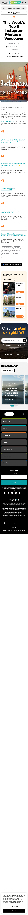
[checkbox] (1, 487)
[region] (14, 903)
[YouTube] (8, 493)
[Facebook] (5, 493)
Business (18, 414)
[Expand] (24, 421)
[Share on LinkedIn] (15, 53)
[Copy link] (18, 53)
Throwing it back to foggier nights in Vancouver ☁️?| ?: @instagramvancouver (13, 234)
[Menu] (25, 2)
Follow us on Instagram (8, 121)
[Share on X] (12, 53)
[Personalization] (22, 2)
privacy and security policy (13, 902)
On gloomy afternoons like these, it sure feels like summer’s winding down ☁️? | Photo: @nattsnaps (13, 140)
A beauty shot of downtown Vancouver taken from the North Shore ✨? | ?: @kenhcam (13, 165)
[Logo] (6, 2)
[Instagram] (20, 493)
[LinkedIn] (16, 493)
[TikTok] (12, 493)
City (3, 8)
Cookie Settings (14, 906)
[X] (23, 493)
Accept (14, 910)
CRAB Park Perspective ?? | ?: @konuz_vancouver (10, 212)
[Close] (25, 895)
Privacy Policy (15, 490)
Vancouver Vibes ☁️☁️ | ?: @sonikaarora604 (9, 189)
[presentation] (14, 17)
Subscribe (14, 482)
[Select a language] (5, 523)
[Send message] (24, 340)
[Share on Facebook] (9, 53)
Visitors (9, 414)
